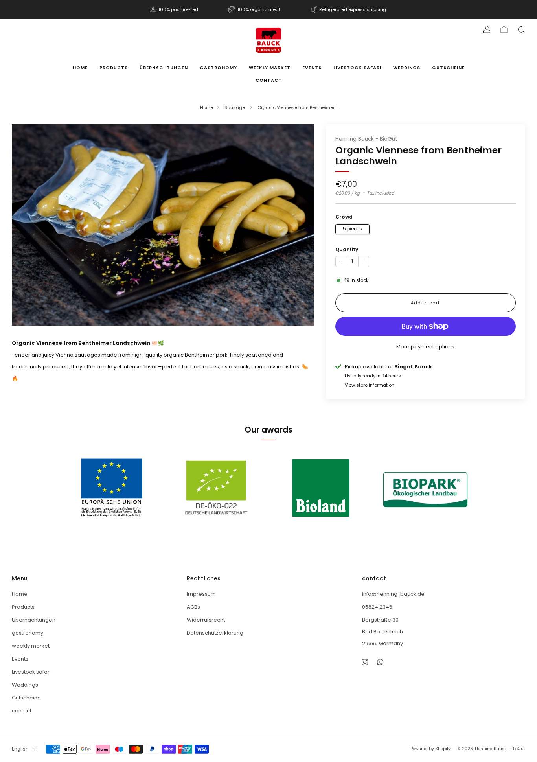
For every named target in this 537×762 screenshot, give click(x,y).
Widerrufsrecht (206, 620)
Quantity (346, 249)
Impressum (201, 594)
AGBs (193, 607)
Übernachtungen (164, 67)
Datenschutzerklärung (215, 633)
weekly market (270, 67)
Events (312, 67)
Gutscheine (448, 67)
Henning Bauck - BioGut (366, 139)
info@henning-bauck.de (393, 594)
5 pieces (352, 229)
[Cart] (504, 29)
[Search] (521, 29)
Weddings (406, 67)
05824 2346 (377, 607)
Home (80, 67)
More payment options (425, 346)
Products (113, 67)
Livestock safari (357, 67)
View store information (369, 385)
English (20, 749)
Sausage (235, 107)
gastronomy (218, 67)
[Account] (487, 29)
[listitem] (174, 9)
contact (269, 80)
